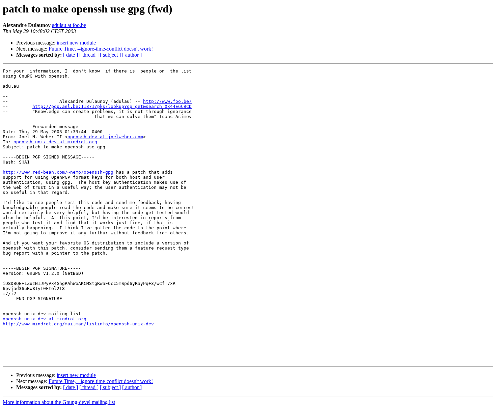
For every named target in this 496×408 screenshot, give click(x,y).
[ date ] (70, 55)
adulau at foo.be (69, 25)
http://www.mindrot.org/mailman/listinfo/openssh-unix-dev (78, 323)
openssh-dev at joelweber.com (105, 136)
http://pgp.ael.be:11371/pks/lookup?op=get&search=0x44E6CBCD (112, 106)
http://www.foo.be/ (167, 101)
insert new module (76, 43)
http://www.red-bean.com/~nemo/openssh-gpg (58, 172)
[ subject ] (110, 55)
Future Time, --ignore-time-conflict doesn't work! (101, 49)
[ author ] (132, 55)
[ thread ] (89, 55)
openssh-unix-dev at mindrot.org (55, 141)
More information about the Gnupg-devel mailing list (59, 402)
